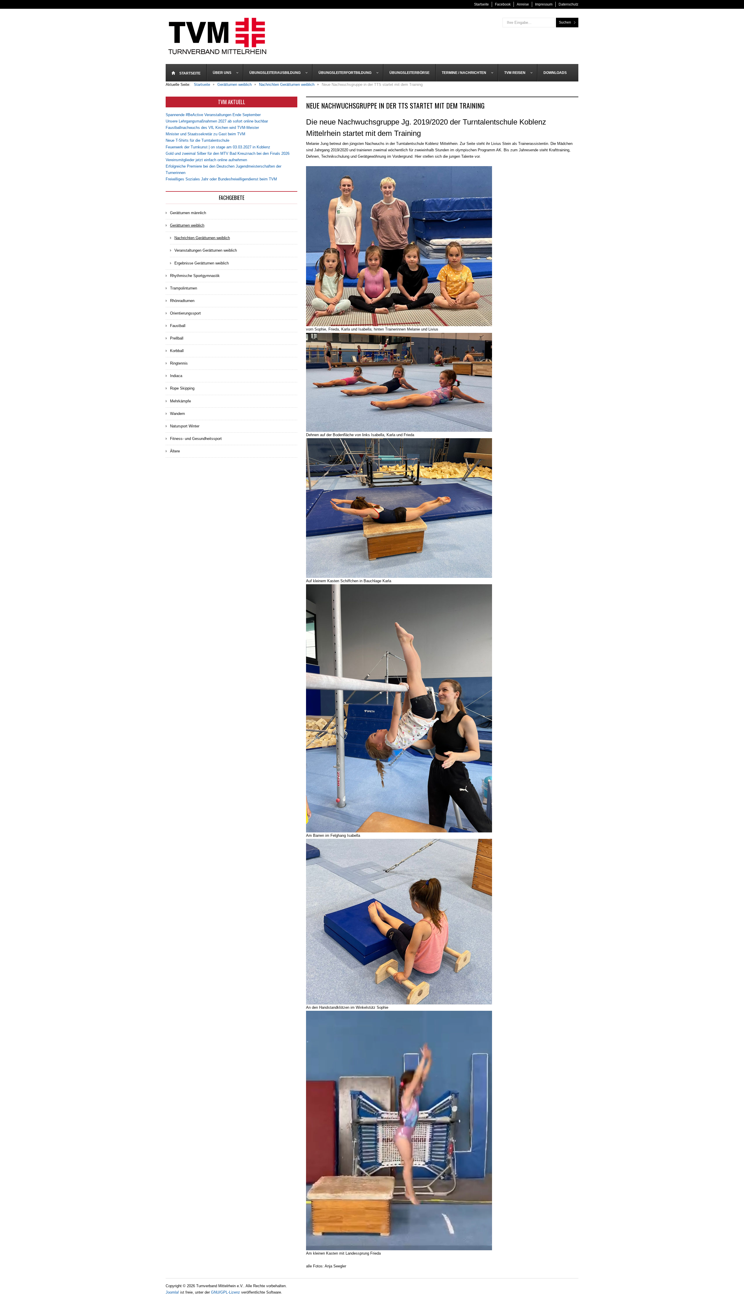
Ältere (175, 451)
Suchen (565, 22)
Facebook (503, 4)
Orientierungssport (185, 313)
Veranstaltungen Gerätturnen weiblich (205, 250)
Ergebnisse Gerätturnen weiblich (201, 263)
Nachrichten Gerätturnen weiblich (202, 238)
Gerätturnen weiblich (187, 225)
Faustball (177, 326)
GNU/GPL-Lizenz (225, 1292)
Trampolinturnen (183, 288)
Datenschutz (568, 4)
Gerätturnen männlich (188, 213)
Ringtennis (179, 363)
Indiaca (176, 376)
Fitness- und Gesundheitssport (196, 438)
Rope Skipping (182, 388)
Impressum (543, 4)
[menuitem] (186, 72)
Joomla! (172, 1292)
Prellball (176, 338)
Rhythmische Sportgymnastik (195, 276)
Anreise (523, 4)
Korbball (177, 351)
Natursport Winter (184, 426)
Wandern (177, 413)
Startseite (481, 4)
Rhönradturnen (182, 301)
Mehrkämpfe (180, 401)
